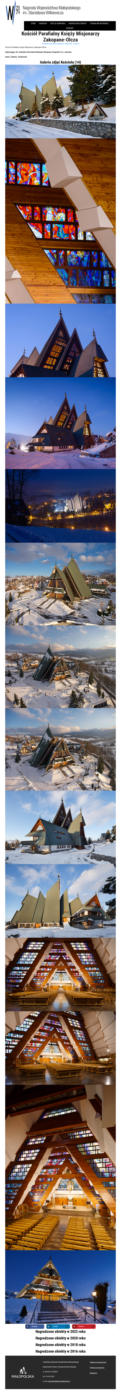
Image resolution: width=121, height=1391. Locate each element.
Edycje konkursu (57, 23)
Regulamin (93, 1373)
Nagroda (43, 23)
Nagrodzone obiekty (78, 23)
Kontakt (70, 28)
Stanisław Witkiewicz (99, 23)
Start (33, 23)
